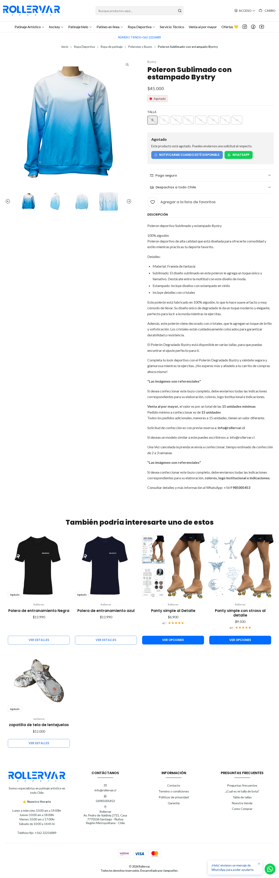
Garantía (174, 803)
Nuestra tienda (242, 803)
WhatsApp (240, 155)
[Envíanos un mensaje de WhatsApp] (270, 869)
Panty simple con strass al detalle (240, 613)
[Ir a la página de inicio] (31, 10)
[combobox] (140, 10)
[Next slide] (128, 201)
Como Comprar (242, 809)
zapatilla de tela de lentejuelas (39, 724)
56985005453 (105, 801)
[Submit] (179, 10)
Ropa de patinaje (111, 46)
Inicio (64, 46)
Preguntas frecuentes (242, 785)
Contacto (173, 785)
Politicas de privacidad (174, 797)
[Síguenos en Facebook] (253, 26)
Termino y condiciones (173, 791)
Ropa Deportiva (84, 46)
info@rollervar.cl (105, 790)
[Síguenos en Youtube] (261, 26)
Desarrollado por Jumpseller (159, 870)
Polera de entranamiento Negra (38, 610)
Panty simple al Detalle (173, 610)
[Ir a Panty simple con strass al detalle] (240, 566)
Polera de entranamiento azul (106, 610)
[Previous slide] (8, 201)
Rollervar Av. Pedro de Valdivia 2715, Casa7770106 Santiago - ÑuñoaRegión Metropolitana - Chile (105, 817)
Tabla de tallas (242, 797)
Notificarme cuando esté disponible (189, 155)
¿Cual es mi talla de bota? (242, 791)
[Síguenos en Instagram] (244, 26)
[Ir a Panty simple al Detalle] (173, 566)
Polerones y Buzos (140, 46)
